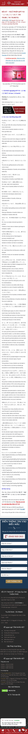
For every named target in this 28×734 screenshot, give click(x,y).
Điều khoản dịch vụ (9, 639)
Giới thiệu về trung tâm (10, 630)
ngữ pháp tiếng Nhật (12, 24)
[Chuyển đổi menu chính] (3, 3)
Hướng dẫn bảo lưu (9, 635)
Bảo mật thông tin (8, 641)
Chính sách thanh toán (9, 637)
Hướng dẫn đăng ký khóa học (11, 633)
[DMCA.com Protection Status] (8, 690)
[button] (14, 536)
